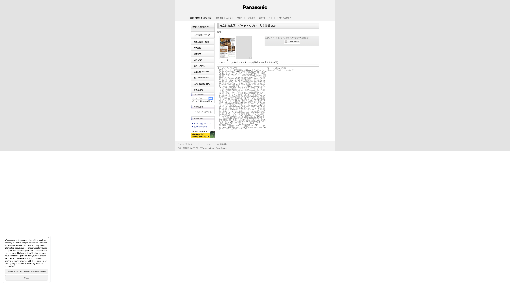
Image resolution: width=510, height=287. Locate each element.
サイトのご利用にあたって (187, 144)
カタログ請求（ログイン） (203, 124)
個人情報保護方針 (222, 144)
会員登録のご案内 (200, 127)
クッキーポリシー (206, 144)
